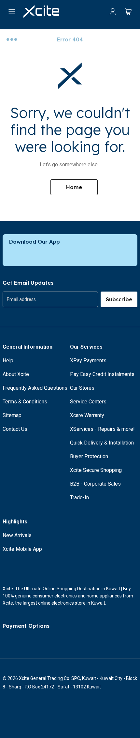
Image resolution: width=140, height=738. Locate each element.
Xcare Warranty (87, 415)
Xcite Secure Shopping (96, 470)
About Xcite (16, 374)
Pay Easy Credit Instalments (102, 374)
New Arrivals (17, 535)
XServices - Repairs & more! (102, 429)
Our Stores (82, 388)
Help (8, 360)
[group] (50, 299)
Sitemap (12, 415)
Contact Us (15, 429)
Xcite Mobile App (22, 549)
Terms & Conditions (25, 402)
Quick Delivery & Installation (102, 443)
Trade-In (79, 497)
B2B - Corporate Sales (95, 484)
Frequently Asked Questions (35, 388)
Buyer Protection (89, 456)
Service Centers (88, 402)
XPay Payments (88, 360)
